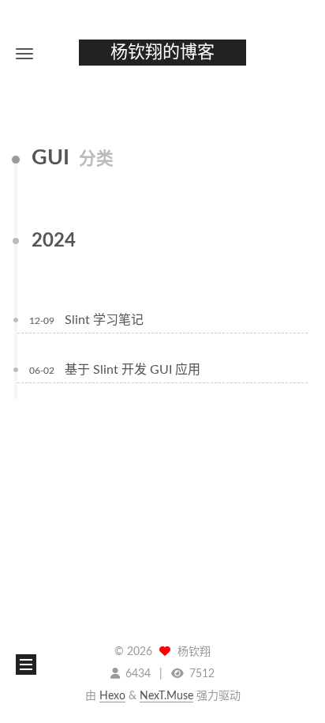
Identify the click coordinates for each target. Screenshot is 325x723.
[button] (24, 53)
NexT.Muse (166, 696)
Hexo (112, 696)
